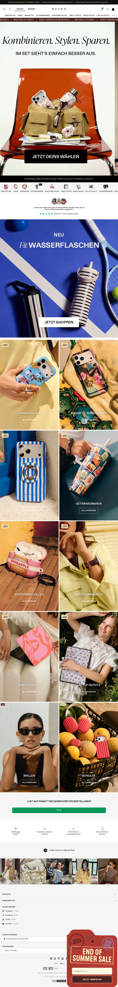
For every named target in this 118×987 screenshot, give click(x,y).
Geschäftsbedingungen (55, 973)
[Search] (10, 9)
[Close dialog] (92, 941)
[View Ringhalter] (25, 186)
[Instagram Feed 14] (33, 871)
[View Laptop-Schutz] (91, 186)
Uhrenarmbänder (106, 191)
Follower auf (62, 850)
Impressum (42, 973)
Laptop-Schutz (103, 15)
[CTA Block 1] (59, 278)
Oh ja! (59, 810)
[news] (101, 9)
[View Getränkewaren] (37, 186)
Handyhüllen (10, 15)
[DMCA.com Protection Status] (59, 981)
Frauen (20, 9)
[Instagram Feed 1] (59, 871)
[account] (107, 9)
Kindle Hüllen (88, 15)
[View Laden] (16, 186)
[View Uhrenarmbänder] (106, 186)
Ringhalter (29, 15)
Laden (20, 15)
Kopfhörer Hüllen (59, 15)
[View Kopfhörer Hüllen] (52, 186)
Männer (31, 9)
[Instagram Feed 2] (85, 871)
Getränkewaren (43, 15)
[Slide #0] (51, 171)
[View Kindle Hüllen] (78, 186)
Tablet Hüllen (75, 15)
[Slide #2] (66, 171)
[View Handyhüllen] (6, 186)
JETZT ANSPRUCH (92, 979)
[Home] (59, 9)
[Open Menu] (4, 9)
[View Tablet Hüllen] (66, 186)
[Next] (114, 15)
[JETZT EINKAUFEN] (59, 98)
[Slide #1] (59, 171)
